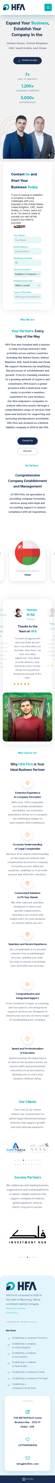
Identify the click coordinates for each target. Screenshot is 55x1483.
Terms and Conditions (16, 1309)
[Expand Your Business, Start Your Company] (14, 7)
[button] (7, 1147)
